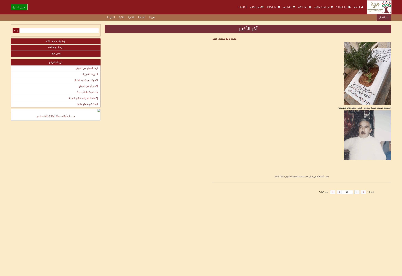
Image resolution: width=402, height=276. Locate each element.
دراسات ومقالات (55, 47)
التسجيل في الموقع (88, 86)
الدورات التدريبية (90, 74)
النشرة (131, 17)
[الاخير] (332, 192)
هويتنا (152, 17)
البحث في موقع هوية (87, 104)
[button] (242, 7)
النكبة (121, 17)
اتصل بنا (111, 17)
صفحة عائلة (224, 39)
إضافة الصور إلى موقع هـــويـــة (83, 98)
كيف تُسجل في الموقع (87, 68)
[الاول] (363, 192)
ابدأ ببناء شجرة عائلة (55, 41)
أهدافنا (141, 17)
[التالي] (339, 192)
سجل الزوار (56, 53)
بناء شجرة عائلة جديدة (87, 92)
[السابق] (356, 192)
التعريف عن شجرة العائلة (86, 80)
